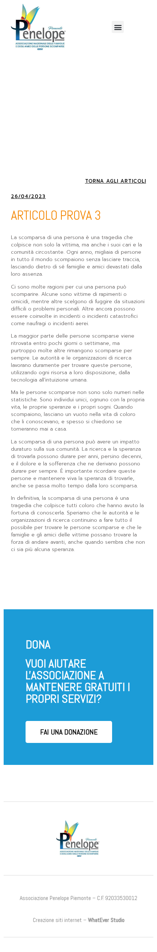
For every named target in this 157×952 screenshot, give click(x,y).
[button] (118, 27)
